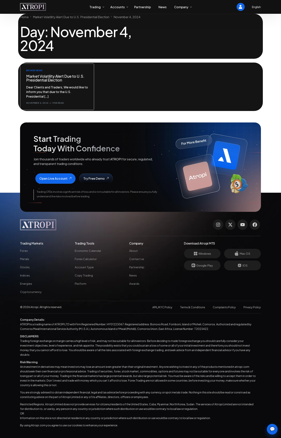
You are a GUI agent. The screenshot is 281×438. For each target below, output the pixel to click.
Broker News (34, 70)
